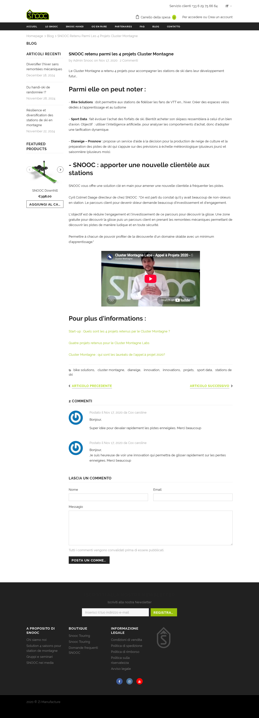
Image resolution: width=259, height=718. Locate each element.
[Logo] (37, 14)
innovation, (153, 370)
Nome (73, 489)
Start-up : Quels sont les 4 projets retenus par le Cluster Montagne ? (119, 331)
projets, (190, 370)
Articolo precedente (92, 386)
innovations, (173, 370)
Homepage (34, 36)
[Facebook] (119, 681)
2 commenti (129, 60)
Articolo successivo (209, 386)
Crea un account (220, 17)
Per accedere (192, 17)
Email (157, 489)
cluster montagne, (113, 370)
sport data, (206, 370)
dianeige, (136, 370)
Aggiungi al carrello (46, 204)
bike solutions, (85, 370)
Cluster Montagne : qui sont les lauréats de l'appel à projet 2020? (117, 354)
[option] (45, 183)
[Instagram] (129, 681)
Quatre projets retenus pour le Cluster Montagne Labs (109, 343)
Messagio (76, 507)
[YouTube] (139, 681)
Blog (50, 36)
